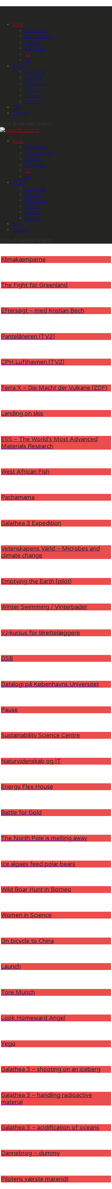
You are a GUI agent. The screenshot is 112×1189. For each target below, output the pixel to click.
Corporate (35, 48)
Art (28, 60)
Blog (17, 107)
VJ (27, 54)
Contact (20, 113)
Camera (33, 78)
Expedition (36, 30)
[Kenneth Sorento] (20, 130)
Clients (32, 90)
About (18, 66)
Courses (33, 95)
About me (35, 72)
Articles (32, 101)
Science (33, 42)
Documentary (39, 36)
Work (18, 24)
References (36, 84)
